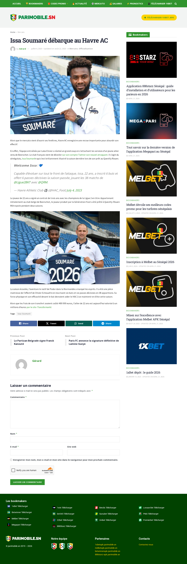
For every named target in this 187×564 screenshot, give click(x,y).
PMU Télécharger (151, 514)
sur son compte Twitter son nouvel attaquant (85, 154)
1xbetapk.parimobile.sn (105, 544)
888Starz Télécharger (66, 526)
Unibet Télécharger (107, 520)
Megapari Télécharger (21, 525)
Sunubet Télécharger (108, 514)
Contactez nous (146, 544)
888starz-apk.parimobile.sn (107, 554)
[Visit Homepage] (32, 17)
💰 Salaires (115, 3)
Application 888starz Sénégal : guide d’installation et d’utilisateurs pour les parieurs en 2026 (150, 90)
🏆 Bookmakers (34, 3)
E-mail (14, 446)
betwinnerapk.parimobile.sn (107, 551)
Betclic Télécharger (107, 507)
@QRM (42, 182)
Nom (13, 433)
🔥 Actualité (79, 3)
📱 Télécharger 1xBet (160, 3)
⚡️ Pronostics (135, 3)
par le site (39, 307)
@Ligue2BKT (22, 182)
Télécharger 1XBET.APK (160, 17)
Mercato (21, 32)
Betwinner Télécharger (22, 512)
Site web (71, 446)
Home (12, 32)
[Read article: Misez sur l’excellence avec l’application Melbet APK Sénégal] (151, 289)
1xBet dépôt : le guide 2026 (143, 372)
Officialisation (86, 48)
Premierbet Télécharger (153, 520)
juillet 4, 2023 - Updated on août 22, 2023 (48, 48)
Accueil (17, 3)
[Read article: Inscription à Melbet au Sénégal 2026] (151, 236)
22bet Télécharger (65, 520)
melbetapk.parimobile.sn (106, 548)
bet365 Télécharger (65, 514)
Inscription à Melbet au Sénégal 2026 (150, 262)
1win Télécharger (64, 507)
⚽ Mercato (98, 3)
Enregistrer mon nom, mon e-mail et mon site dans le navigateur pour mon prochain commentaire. (65, 459)
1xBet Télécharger (20, 506)
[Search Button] (176, 3)
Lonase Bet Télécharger (153, 507)
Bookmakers (132, 82)
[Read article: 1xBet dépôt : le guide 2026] (151, 346)
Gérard (22, 48)
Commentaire (18, 397)
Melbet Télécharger (20, 518)
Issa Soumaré (28, 158)
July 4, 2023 (74, 190)
